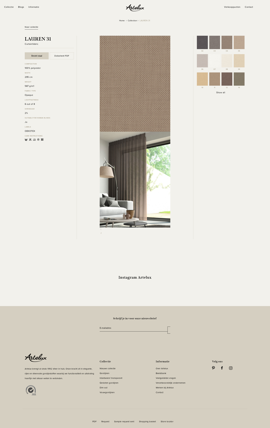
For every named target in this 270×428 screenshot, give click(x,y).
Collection (132, 20)
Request (105, 421)
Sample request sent (124, 421)
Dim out (103, 387)
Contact (159, 392)
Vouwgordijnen (107, 392)
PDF (94, 421)
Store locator (167, 421)
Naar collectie (31, 27)
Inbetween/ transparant (111, 378)
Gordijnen (104, 373)
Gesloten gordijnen (109, 382)
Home (122, 20)
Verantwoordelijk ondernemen (170, 382)
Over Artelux (162, 368)
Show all (220, 92)
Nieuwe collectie (108, 368)
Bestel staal (36, 56)
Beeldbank (161, 373)
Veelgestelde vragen (166, 378)
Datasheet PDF (61, 55)
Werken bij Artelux (165, 387)
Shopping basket (147, 421)
